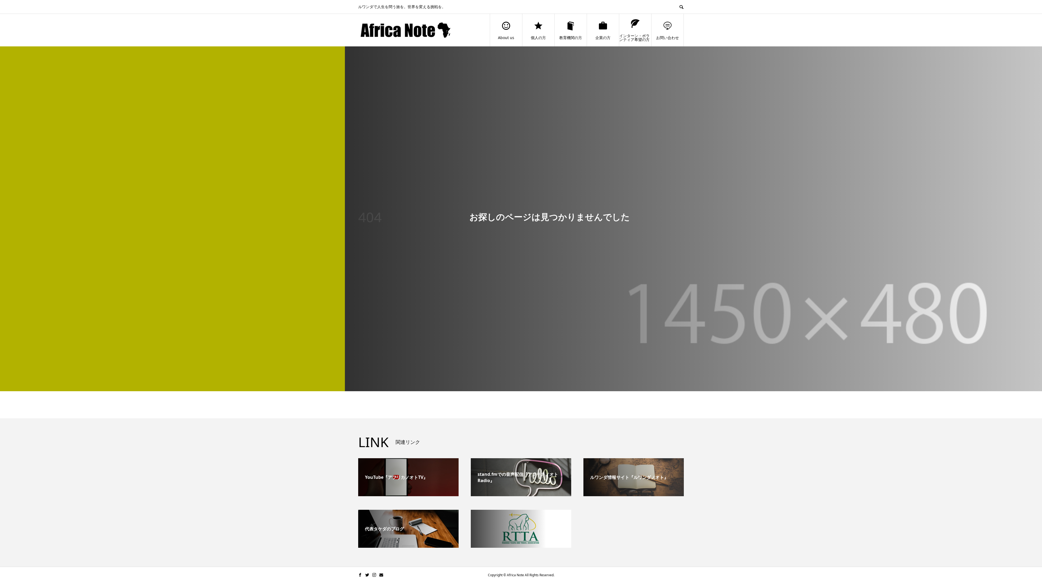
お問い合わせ (667, 37)
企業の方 (603, 37)
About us (506, 37)
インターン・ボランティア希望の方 (634, 37)
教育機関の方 (570, 37)
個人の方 (538, 37)
